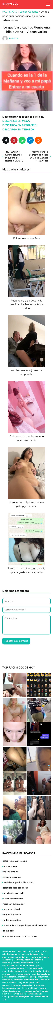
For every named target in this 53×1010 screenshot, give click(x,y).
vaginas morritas (31, 991)
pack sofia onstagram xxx (20, 996)
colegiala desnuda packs (15, 887)
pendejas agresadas (22, 985)
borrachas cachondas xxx (26, 979)
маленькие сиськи (13, 898)
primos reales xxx (12, 914)
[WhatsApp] (22, 140)
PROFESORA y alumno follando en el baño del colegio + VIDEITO (14, 156)
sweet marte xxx (22, 974)
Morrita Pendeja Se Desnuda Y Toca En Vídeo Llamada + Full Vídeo (38, 156)
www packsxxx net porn (14, 951)
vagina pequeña (26, 982)
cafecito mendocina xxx (15, 860)
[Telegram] (30, 140)
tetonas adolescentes (23, 962)
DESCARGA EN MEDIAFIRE (19, 125)
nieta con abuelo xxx (13, 903)
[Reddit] (38, 140)
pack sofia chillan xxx (18, 957)
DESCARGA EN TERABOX (18, 129)
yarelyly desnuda (33, 971)
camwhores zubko (12, 877)
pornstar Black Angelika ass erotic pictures (25, 925)
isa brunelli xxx (29, 988)
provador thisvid (11, 909)
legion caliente (15, 971)
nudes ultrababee (12, 920)
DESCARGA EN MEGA (16, 121)
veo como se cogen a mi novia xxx (20, 936)
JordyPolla (13, 38)
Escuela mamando (25, 965)
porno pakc (8, 930)
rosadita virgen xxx (17, 968)
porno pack (34, 951)
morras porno (10, 866)
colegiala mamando (18, 976)
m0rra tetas (19, 993)
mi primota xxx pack (13, 893)
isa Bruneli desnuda (23, 959)
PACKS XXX (10, 4)
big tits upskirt (10, 871)
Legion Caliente (28, 11)
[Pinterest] (14, 140)
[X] (5, 140)
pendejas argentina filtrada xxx (19, 882)
